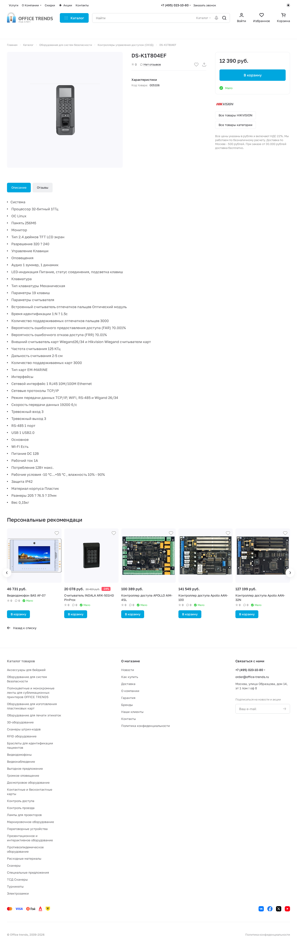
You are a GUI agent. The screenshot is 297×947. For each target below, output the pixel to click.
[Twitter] (278, 908)
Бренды (127, 705)
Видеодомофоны (19, 754)
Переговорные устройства (27, 829)
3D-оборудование (20, 722)
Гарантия (128, 698)
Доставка (128, 684)
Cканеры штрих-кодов (24, 729)
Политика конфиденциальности (145, 726)
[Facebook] (270, 908)
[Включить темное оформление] (288, 5)
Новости (127, 670)
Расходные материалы (24, 858)
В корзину (253, 75)
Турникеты (15, 886)
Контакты (128, 719)
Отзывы (42, 187)
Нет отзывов (152, 64)
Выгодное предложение (25, 768)
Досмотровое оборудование (28, 782)
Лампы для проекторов (24, 815)
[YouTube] (287, 908)
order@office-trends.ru (252, 677)
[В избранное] (196, 64)
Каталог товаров (21, 661)
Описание (18, 187)
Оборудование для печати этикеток (34, 715)
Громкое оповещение (23, 775)
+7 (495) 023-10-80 (175, 5)
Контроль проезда (21, 808)
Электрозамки (18, 893)
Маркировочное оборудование (30, 822)
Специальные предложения (28, 872)
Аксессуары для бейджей (26, 670)
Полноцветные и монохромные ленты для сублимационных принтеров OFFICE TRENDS (30, 692)
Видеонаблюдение (21, 761)
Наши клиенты (132, 712)
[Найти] (224, 18)
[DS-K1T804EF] (65, 110)
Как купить (129, 677)
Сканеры (14, 865)
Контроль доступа (20, 801)
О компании (130, 691)
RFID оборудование (21, 736)
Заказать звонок (204, 5)
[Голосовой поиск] (216, 18)
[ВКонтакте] (261, 908)
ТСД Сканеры (17, 879)
